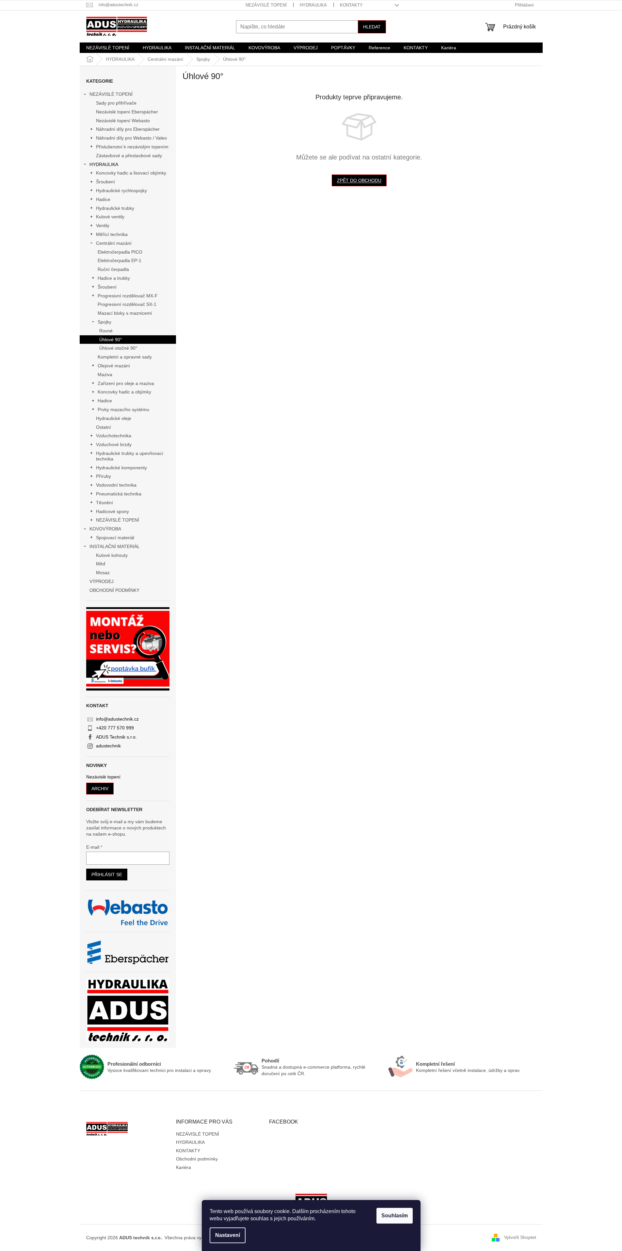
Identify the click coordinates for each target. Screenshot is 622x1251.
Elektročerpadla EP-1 (119, 260)
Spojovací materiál (115, 537)
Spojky (104, 322)
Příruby (103, 476)
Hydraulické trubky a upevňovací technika (129, 456)
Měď (100, 563)
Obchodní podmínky (197, 1158)
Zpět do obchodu (359, 180)
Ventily (102, 225)
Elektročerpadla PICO (120, 252)
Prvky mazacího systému (123, 409)
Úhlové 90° (110, 339)
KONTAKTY (351, 5)
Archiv (99, 788)
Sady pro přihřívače (116, 103)
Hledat (372, 26)
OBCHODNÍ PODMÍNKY (114, 590)
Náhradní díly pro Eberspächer (128, 129)
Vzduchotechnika (113, 435)
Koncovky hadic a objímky (124, 391)
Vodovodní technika (116, 485)
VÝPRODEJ (101, 581)
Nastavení (227, 1235)
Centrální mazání (114, 243)
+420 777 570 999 (115, 727)
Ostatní (103, 427)
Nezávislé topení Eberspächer (127, 111)
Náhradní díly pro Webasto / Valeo (131, 138)
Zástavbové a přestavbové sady (129, 155)
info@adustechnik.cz (117, 719)
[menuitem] (108, 47)
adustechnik (108, 745)
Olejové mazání (114, 365)
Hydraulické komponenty (121, 467)
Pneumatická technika (118, 493)
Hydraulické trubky (115, 208)
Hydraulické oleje (113, 418)
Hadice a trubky (114, 278)
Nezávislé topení (103, 777)
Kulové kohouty (112, 555)
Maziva (105, 374)
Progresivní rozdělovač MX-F (128, 295)
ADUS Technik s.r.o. (116, 737)
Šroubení (105, 181)
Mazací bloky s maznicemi (125, 313)
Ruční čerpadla (113, 269)
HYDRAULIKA (313, 5)
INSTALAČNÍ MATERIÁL (114, 546)
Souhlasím (394, 1215)
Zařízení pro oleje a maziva (126, 383)
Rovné (106, 330)
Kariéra (183, 1167)
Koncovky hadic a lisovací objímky (131, 172)
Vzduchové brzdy (114, 444)
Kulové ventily (110, 216)
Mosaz (103, 572)
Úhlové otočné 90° (118, 348)
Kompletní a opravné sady (125, 356)
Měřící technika (112, 234)
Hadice (103, 199)
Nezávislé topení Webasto (123, 120)
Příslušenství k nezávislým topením (132, 146)
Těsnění (104, 502)
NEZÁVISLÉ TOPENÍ (266, 5)
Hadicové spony (112, 511)
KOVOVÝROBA (105, 528)
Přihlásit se (106, 874)
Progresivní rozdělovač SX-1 (127, 304)
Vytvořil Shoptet (520, 1237)
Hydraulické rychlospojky (121, 190)
